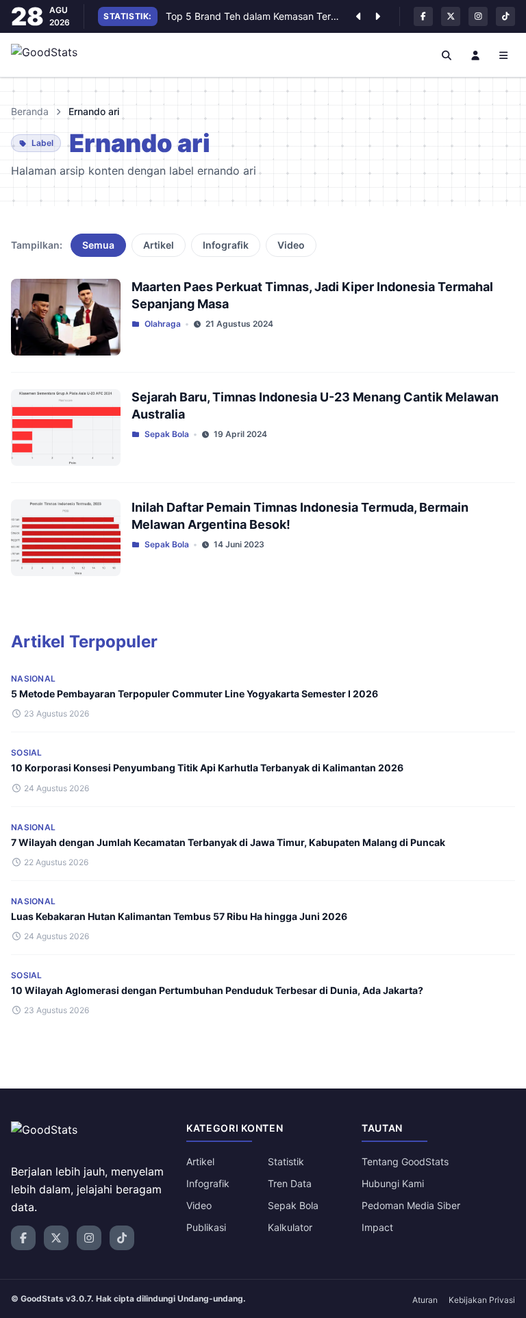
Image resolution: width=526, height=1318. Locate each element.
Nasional (33, 678)
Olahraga (163, 324)
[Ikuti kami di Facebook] (423, 16)
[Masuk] (475, 55)
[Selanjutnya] (377, 16)
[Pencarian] (447, 55)
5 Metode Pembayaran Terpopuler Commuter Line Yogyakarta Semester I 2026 (194, 693)
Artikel (158, 245)
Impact (377, 1227)
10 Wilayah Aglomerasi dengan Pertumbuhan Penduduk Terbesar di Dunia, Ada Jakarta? (217, 990)
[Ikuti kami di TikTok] (505, 16)
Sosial (26, 752)
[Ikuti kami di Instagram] (478, 16)
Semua (98, 245)
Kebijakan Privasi (482, 1300)
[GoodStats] (51, 55)
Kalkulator (290, 1227)
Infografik (226, 245)
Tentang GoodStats (405, 1161)
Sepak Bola (167, 434)
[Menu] (504, 55)
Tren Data (290, 1183)
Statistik (286, 1161)
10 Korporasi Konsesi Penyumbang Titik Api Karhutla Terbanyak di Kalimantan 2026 (207, 767)
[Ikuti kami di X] (450, 16)
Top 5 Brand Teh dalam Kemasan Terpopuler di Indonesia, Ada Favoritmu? (254, 16)
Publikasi (206, 1227)
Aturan (425, 1300)
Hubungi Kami (393, 1183)
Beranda (30, 111)
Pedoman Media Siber (411, 1205)
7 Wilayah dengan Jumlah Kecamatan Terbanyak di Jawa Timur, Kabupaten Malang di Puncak (228, 842)
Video (291, 245)
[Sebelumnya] (358, 16)
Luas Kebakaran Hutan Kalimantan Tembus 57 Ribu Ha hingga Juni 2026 (179, 916)
